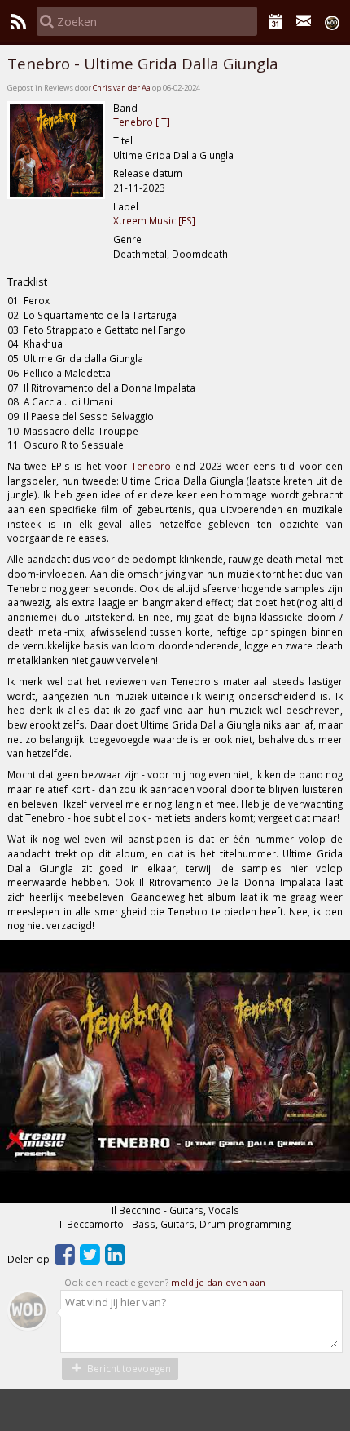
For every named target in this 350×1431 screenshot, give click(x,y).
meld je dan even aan (218, 1282)
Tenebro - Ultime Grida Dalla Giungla (142, 63)
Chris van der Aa (122, 87)
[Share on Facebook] (64, 1258)
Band (125, 107)
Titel (123, 140)
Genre (127, 239)
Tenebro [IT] (141, 121)
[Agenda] (275, 21)
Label (125, 206)
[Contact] (304, 21)
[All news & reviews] (18, 21)
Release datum (147, 172)
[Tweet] (90, 1258)
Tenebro (151, 465)
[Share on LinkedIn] (115, 1258)
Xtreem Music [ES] (154, 220)
